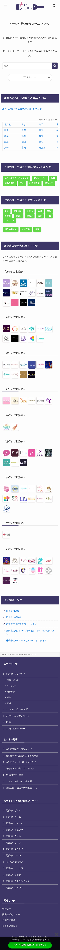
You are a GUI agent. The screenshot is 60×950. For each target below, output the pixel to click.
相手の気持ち (11, 229)
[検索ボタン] (54, 6)
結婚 (40, 211)
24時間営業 (34, 183)
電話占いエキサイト (15, 849)
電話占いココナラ (14, 868)
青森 (24, 124)
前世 (37, 229)
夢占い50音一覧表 (14, 775)
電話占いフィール (14, 823)
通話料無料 (10, 183)
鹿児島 (42, 147)
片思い (30, 211)
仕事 (40, 216)
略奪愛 (8, 216)
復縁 (7, 211)
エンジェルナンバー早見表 (19, 781)
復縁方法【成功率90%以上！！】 (22, 788)
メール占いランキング (17, 709)
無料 (53, 178)
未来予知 (26, 229)
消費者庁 (6, 909)
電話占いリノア (13, 842)
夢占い (9, 722)
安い (22, 183)
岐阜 (6, 136)
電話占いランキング (15, 674)
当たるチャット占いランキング (21, 762)
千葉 (24, 130)
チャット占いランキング (18, 716)
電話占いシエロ (13, 855)
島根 (41, 142)
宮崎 (24, 147)
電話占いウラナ (13, 875)
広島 (6, 142)
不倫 (49, 211)
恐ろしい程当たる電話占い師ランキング (22, 109)
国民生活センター (11, 914)
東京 (41, 130)
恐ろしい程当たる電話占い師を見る (29, 945)
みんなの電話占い (14, 862)
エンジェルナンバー (15, 728)
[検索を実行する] (55, 66)
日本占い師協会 (13, 617)
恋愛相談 (18, 211)
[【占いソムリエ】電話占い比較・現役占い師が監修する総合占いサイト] (30, 6)
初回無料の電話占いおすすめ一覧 (22, 755)
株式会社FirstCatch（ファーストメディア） (27, 640)
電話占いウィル (13, 836)
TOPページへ (30, 77)
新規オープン (40, 178)
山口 (24, 142)
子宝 (49, 216)
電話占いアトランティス (18, 881)
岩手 (41, 124)
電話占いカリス (13, 817)
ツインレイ (10, 221)
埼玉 (6, 130)
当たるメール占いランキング (20, 768)
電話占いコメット (14, 887)
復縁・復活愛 (13, 680)
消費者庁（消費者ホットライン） (22, 624)
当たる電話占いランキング (16, 178)
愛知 (41, 136)
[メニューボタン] (6, 6)
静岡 (24, 136)
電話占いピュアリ (14, 830)
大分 (6, 147)
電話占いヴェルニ (14, 810)
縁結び (30, 216)
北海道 (7, 124)
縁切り (19, 216)
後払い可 (49, 183)
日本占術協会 (12, 611)
